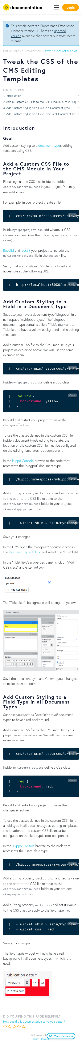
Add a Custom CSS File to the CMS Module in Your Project (42, 102)
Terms (36, 1038)
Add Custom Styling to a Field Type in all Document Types (42, 114)
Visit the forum (63, 1035)
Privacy (45, 1038)
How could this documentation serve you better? (34, 1021)
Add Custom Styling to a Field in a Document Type (38, 108)
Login (70, 7)
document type (49, 145)
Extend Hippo (11, 51)
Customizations (32, 51)
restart (25, 250)
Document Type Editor (25, 552)
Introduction (13, 96)
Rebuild (8, 250)
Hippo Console (23, 460)
